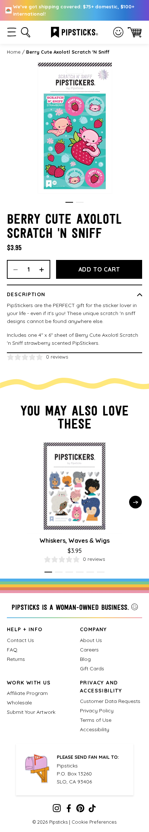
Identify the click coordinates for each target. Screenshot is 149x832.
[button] (11, 32)
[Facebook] (69, 810)
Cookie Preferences (94, 822)
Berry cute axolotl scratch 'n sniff (67, 52)
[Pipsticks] (74, 31)
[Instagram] (57, 810)
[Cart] (135, 32)
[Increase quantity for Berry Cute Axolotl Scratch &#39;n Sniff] (44, 269)
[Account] (118, 32)
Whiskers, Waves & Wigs (74, 540)
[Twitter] (80, 810)
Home (14, 52)
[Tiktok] (92, 810)
